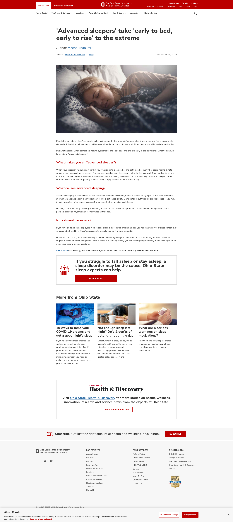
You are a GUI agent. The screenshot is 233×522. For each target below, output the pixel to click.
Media (181, 6)
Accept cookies (190, 515)
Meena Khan (62, 250)
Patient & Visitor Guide (98, 13)
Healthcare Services (94, 468)
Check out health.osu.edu (116, 409)
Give (195, 6)
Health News (171, 6)
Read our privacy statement (41, 519)
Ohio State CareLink (141, 457)
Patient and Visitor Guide (96, 475)
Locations (80, 13)
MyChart (194, 3)
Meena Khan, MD (80, 48)
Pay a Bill (185, 3)
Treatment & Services (61, 13)
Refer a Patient (150, 13)
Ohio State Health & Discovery (92, 398)
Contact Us (137, 483)
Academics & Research (63, 5)
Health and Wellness (75, 54)
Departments (138, 461)
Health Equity (118, 13)
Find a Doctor (41, 13)
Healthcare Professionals (155, 6)
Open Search (195, 13)
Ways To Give (138, 476)
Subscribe (175, 433)
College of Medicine (177, 457)
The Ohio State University (180, 461)
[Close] (229, 515)
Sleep (91, 54)
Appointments (174, 3)
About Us (134, 13)
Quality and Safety (140, 480)
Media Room (138, 472)
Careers (188, 6)
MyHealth (90, 490)
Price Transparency (94, 479)
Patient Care (43, 5)
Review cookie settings (169, 515)
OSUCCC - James (176, 454)
